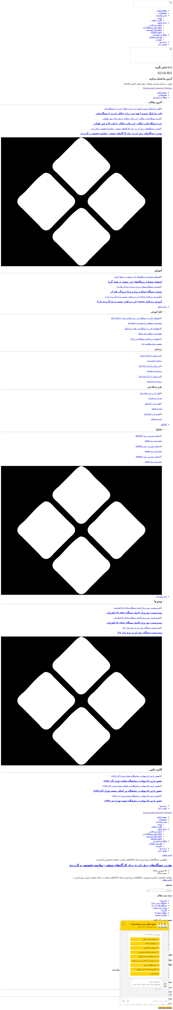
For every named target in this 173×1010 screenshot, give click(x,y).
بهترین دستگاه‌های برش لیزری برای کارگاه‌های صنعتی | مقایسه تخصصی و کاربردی (121, 133)
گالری (164, 910)
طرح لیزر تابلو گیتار (156, 419)
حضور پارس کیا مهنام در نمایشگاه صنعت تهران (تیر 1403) (133, 800)
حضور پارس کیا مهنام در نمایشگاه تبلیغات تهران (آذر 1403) (133, 781)
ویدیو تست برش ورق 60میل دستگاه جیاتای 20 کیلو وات (134, 622)
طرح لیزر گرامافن (157, 409)
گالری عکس (156, 20)
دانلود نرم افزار (155, 25)
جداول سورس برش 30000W (153, 462)
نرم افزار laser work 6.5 (155, 361)
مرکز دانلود (162, 23)
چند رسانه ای (161, 15)
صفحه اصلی (162, 11)
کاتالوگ (164, 424)
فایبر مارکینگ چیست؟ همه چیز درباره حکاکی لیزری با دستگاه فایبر (129, 113)
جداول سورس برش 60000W (153, 451)
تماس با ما (162, 44)
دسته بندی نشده (160, 908)
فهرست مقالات (155, 37)
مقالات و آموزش (160, 35)
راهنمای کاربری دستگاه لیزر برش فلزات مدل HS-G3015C (145, 323)
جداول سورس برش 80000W (153, 441)
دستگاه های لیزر (160, 905)
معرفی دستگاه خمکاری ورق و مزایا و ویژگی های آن (136, 291)
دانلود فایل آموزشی (154, 30)
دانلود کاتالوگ (156, 32)
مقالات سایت (161, 913)
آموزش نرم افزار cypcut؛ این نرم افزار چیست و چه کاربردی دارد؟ (129, 301)
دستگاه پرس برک (159, 903)
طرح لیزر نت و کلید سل (155, 398)
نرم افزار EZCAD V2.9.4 (154, 371)
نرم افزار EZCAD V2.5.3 (154, 381)
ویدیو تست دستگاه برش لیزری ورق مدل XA (139, 632)
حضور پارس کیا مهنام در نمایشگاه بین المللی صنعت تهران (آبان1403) (127, 791)
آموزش (159, 39)
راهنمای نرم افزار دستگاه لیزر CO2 (152, 344)
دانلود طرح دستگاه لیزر (152, 27)
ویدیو (160, 18)
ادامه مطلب (167, 855)
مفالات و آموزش (160, 97)
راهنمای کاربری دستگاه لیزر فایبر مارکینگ (150, 334)
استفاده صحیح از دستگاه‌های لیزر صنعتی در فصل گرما (135, 282)
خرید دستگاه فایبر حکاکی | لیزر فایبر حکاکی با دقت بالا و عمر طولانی (127, 123)
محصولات (163, 13)
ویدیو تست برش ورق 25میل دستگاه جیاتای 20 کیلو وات (134, 612)
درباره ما (163, 42)
